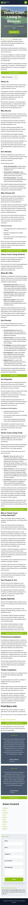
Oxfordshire (5, 812)
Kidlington (3, 719)
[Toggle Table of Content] (14, 77)
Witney (4, 819)
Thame (4, 815)
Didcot (4, 824)
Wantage (5, 828)
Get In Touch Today (14, 72)
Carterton (5, 826)
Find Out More (14, 375)
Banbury (5, 817)
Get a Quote (13, 32)
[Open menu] (25, 2)
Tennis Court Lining (7, 39)
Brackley (9, 719)
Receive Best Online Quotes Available (14, 509)
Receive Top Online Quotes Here (14, 633)
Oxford (4, 810)
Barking (14, 719)
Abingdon (5, 821)
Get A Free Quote (14, 797)
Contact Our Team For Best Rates (14, 250)
